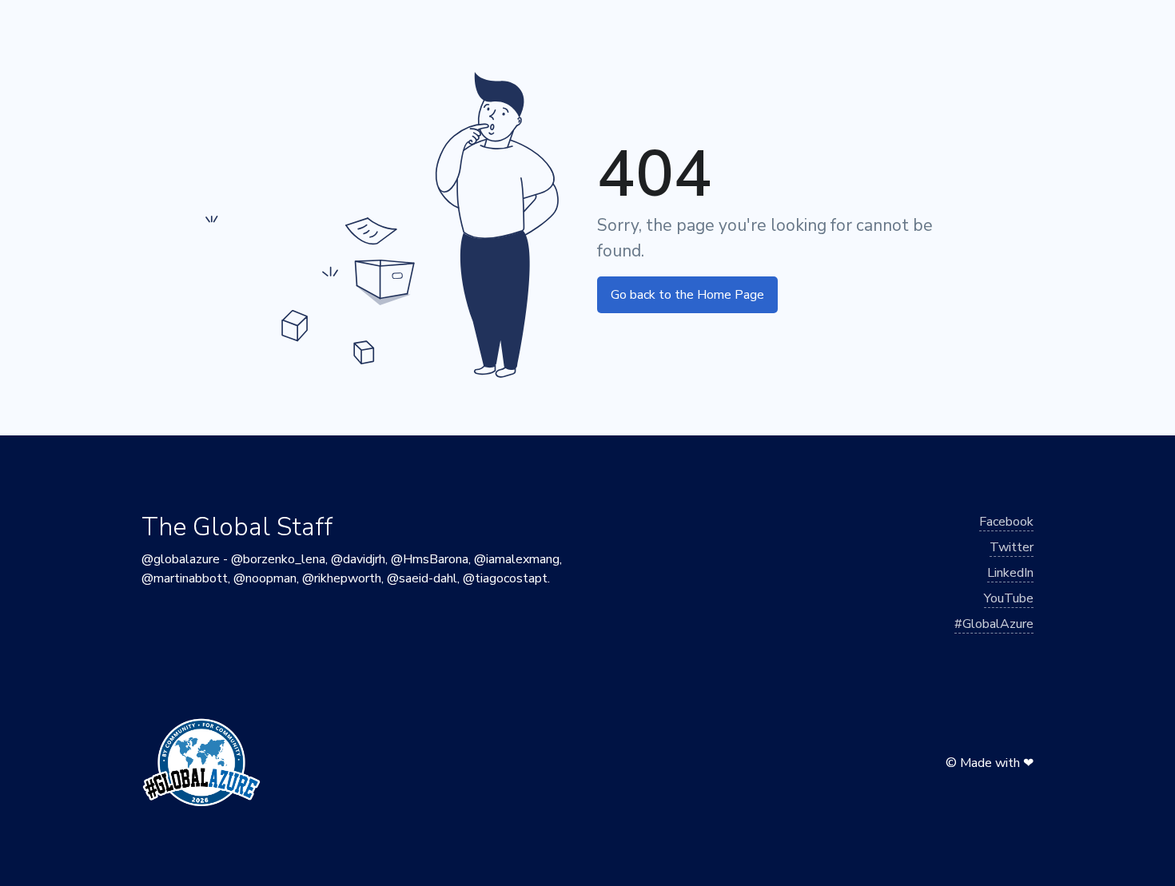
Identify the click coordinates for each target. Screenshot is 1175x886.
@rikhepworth (341, 578)
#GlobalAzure (994, 624)
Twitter (1012, 547)
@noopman (265, 578)
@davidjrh (358, 559)
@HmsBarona (429, 559)
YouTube (1009, 598)
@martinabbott (184, 578)
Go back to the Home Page (687, 295)
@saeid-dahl (422, 578)
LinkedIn (1010, 573)
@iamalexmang (517, 559)
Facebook (1006, 521)
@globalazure (180, 559)
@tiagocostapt (505, 578)
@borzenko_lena (278, 559)
